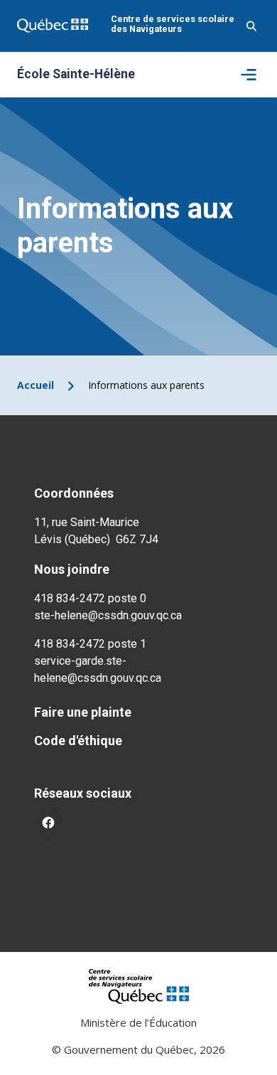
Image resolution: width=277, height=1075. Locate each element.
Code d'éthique (78, 740)
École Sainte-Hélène (76, 74)
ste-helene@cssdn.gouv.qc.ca (108, 615)
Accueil (35, 385)
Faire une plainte (82, 712)
